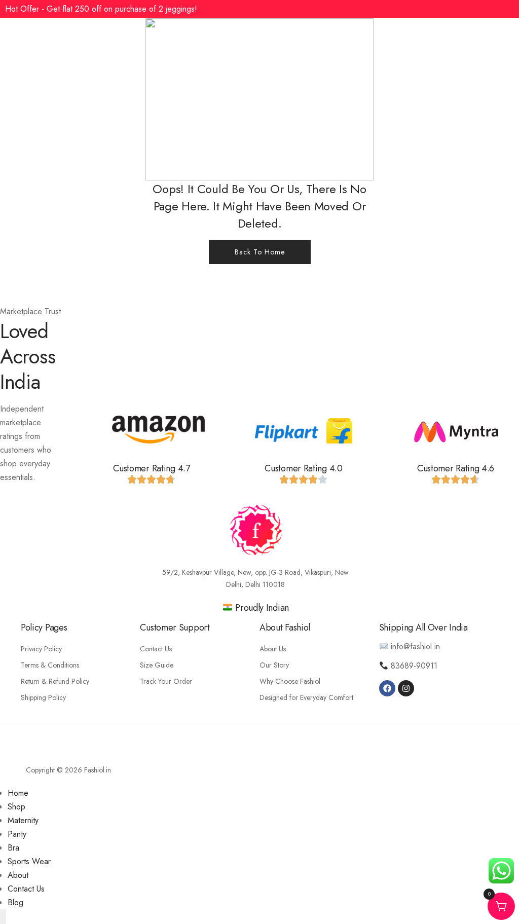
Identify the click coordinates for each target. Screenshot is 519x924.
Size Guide (156, 665)
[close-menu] (3, 916)
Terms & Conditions (50, 665)
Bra (13, 848)
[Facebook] (387, 688)
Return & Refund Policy (55, 681)
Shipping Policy (43, 697)
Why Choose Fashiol (290, 681)
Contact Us (156, 649)
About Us (273, 649)
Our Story (274, 665)
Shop (16, 806)
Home (18, 793)
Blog (15, 902)
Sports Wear (29, 861)
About (18, 875)
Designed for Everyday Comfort (306, 697)
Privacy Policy (41, 649)
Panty (17, 834)
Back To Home (260, 252)
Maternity (23, 820)
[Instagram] (406, 688)
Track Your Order (166, 681)
